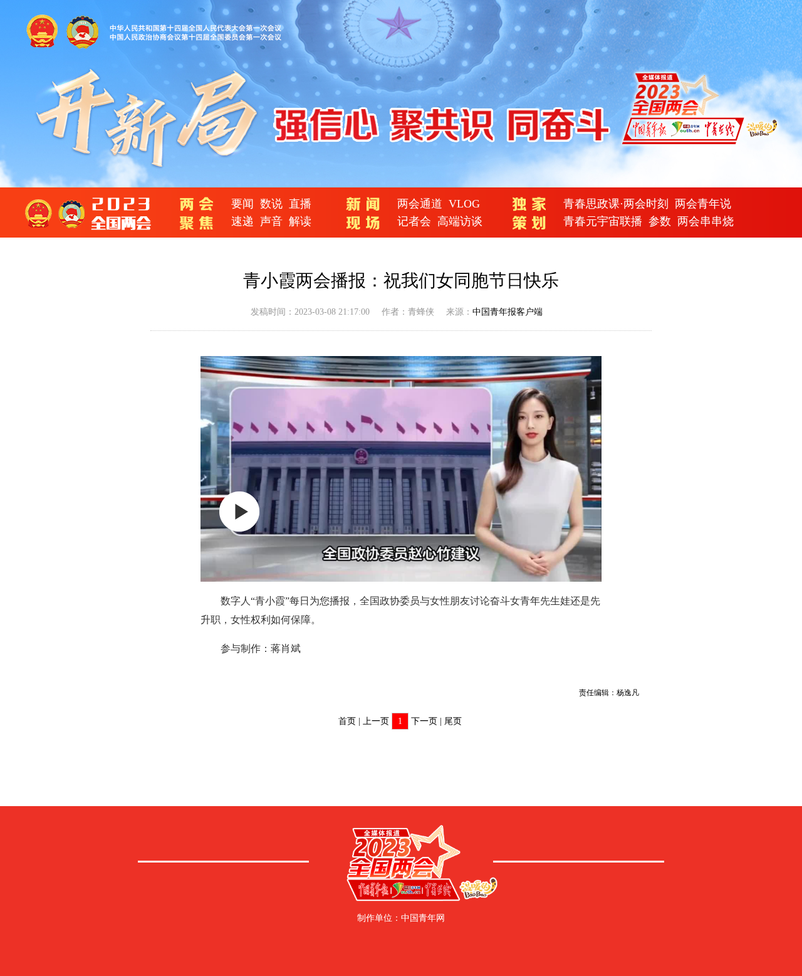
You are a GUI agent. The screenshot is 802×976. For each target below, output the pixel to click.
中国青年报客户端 (507, 312)
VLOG (464, 203)
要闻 (242, 203)
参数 (659, 221)
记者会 (414, 221)
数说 (271, 203)
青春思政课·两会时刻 (616, 203)
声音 (271, 221)
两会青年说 (703, 203)
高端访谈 (459, 221)
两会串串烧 (705, 221)
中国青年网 (423, 918)
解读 (300, 221)
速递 (242, 221)
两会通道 (419, 203)
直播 (300, 203)
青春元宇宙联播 (602, 221)
